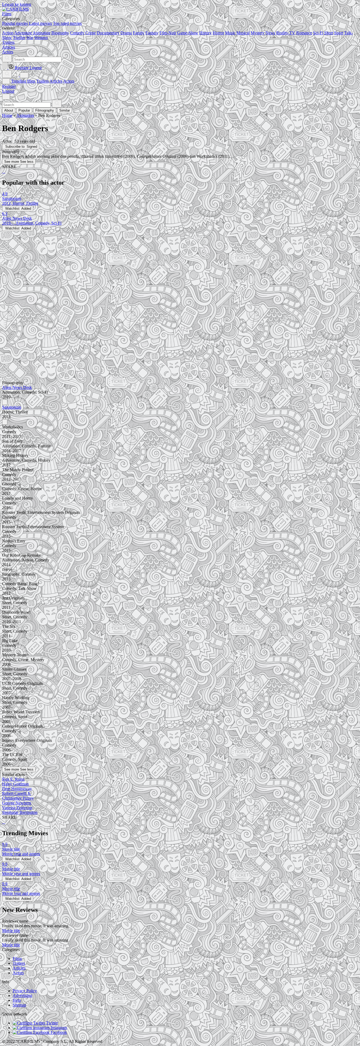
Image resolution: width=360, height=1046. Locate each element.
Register (9, 86)
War (29, 37)
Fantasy (151, 33)
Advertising (22, 995)
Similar (64, 110)
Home (7, 115)
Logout (8, 91)
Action (7, 33)
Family (138, 33)
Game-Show (187, 33)
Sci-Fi (318, 33)
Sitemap (19, 1005)
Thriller (19, 37)
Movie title (11, 930)
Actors (68, 81)
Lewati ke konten (16, 4)
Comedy (77, 33)
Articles (56, 81)
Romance (304, 33)
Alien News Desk (17, 387)
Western (41, 37)
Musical (243, 33)
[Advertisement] (160, 268)
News (270, 33)
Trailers (42, 81)
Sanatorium (11, 407)
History (205, 33)
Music (230, 33)
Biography (60, 33)
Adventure (23, 33)
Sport (338, 33)
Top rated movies (67, 23)
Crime (90, 33)
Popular (24, 110)
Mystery (257, 33)
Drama (126, 33)
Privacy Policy (25, 990)
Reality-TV (285, 33)
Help (17, 1000)
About (8, 110)
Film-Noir (167, 33)
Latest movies (40, 23)
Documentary (108, 33)
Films (17, 958)
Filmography (44, 110)
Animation (41, 33)
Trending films (23, 81)
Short (328, 33)
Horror (218, 33)
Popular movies (15, 23)
